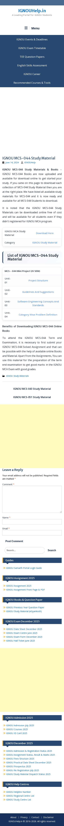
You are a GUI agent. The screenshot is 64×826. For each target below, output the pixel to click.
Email (6, 528)
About (13, 817)
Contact (35, 817)
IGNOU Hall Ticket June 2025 (20, 640)
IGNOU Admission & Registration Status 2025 (29, 750)
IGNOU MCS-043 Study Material (32, 388)
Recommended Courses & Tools (32, 82)
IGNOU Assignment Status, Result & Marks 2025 (30, 754)
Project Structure (38, 280)
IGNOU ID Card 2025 (16, 733)
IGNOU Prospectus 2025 (18, 766)
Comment (8, 484)
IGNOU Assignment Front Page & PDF (25, 589)
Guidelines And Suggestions (38, 291)
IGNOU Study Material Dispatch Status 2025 (28, 774)
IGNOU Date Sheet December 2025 (24, 629)
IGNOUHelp (30, 162)
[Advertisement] (32, 120)
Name (6, 517)
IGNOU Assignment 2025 (18, 585)
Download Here (45, 233)
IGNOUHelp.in (32, 10)
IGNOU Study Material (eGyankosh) (24, 611)
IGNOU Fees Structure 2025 (20, 758)
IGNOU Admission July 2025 (20, 725)
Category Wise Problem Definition (38, 314)
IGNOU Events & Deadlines (32, 39)
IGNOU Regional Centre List (20, 795)
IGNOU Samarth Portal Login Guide (24, 567)
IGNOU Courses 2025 (17, 729)
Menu (35, 28)
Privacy (23, 817)
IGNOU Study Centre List (18, 799)
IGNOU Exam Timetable (32, 48)
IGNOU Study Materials (17, 375)
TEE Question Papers (32, 56)
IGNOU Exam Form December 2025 (24, 636)
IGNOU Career (32, 74)
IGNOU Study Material (44, 242)
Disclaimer (48, 817)
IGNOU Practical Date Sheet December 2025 (28, 762)
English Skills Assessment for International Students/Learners (32, 65)
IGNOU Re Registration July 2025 (22, 770)
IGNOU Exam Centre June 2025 (21, 632)
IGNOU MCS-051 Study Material (32, 397)
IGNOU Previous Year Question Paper (25, 607)
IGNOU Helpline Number (18, 791)
